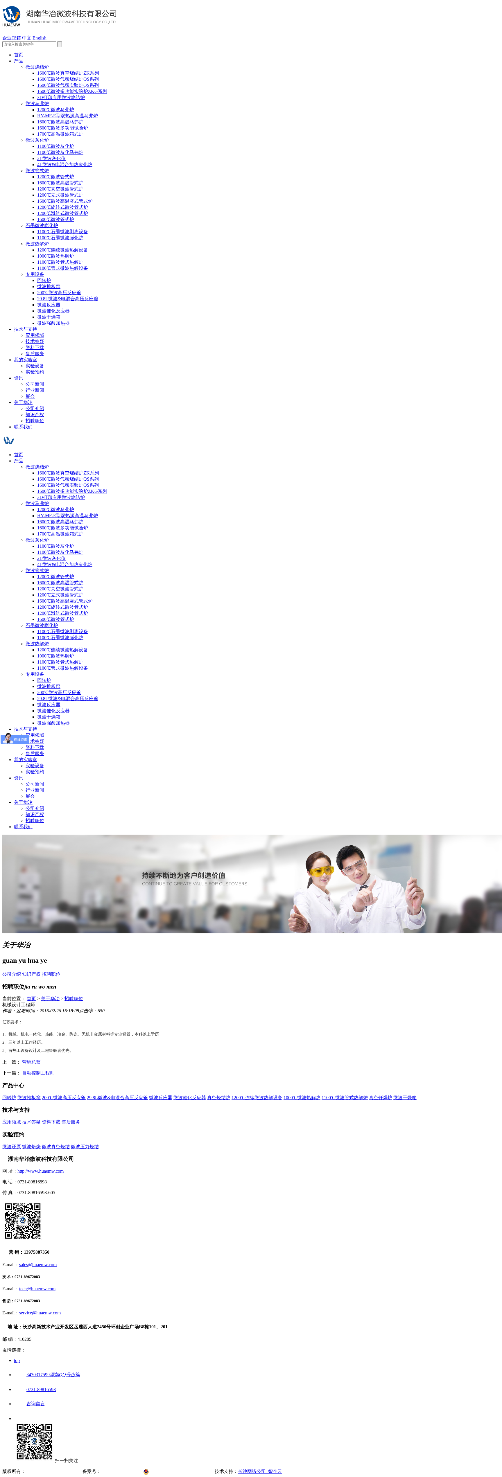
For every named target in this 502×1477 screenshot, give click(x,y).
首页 (18, 54)
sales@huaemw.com (38, 1264)
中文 (26, 37)
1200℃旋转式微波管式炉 (62, 207)
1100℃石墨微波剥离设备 (62, 231)
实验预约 (35, 371)
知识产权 (35, 414)
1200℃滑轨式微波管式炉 (62, 213)
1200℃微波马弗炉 (55, 109)
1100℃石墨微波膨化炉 (60, 237)
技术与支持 (25, 329)
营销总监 (31, 1062)
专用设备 (35, 274)
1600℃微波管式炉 (55, 219)
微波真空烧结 (56, 1146)
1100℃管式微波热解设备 (62, 268)
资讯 (18, 377)
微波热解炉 (37, 243)
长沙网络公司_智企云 (260, 1471)
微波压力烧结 (85, 1146)
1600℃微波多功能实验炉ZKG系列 (72, 91)
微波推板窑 (48, 286)
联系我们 (23, 426)
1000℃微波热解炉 (55, 256)
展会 (30, 396)
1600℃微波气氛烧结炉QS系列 (68, 79)
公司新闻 (35, 384)
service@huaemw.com (40, 1312)
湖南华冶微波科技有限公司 (53, 1471)
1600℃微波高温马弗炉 (60, 121)
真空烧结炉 (218, 1097)
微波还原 (11, 1146)
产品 (18, 60)
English (39, 37)
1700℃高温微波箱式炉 (60, 134)
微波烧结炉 (37, 66)
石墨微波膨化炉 (42, 225)
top (17, 1360)
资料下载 (35, 347)
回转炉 (44, 280)
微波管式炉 (37, 170)
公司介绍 (35, 408)
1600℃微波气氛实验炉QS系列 (68, 85)
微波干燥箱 (48, 317)
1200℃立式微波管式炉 (60, 195)
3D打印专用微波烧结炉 (61, 97)
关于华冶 (23, 402)
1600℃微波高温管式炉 (60, 182)
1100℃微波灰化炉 (55, 146)
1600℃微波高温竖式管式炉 (65, 201)
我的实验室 (25, 359)
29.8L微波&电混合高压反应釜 (67, 298)
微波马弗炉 (37, 103)
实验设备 (35, 365)
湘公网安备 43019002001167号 (183, 1471)
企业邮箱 (11, 37)
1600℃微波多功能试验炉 (62, 127)
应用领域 (35, 335)
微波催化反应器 (53, 310)
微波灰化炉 (37, 140)
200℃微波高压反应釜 (59, 292)
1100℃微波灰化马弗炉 (60, 152)
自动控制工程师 (38, 1072)
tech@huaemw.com (37, 1288)
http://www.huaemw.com (40, 1171)
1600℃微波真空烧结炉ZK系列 (68, 73)
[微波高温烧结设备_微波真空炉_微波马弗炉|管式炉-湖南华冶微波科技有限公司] (59, 23)
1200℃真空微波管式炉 (60, 188)
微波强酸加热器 (53, 323)
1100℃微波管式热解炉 (60, 262)
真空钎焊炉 (380, 1097)
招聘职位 (35, 420)
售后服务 (35, 353)
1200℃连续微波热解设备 (62, 249)
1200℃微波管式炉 (55, 176)
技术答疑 (35, 341)
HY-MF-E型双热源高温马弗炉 (67, 115)
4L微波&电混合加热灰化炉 (64, 164)
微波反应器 (48, 304)
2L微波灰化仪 (51, 158)
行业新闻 (35, 390)
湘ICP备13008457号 (122, 1471)
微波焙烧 (31, 1146)
